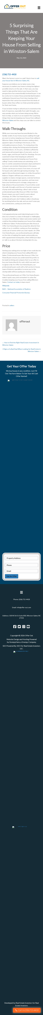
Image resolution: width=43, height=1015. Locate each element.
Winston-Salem (7, 120)
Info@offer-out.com (24, 607)
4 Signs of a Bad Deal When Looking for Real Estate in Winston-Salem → (22, 350)
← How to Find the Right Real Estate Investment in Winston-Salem (20, 344)
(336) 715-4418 (9, 74)
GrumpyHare (14, 642)
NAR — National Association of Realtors (16, 289)
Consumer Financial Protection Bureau (16, 293)
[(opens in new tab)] (22, 737)
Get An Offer (11, 576)
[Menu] (39, 8)
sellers (12, 305)
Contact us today (13, 282)
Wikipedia (5, 286)
